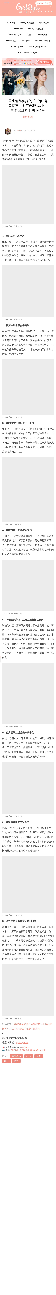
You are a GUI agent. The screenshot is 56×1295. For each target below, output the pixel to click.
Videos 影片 (11, 41)
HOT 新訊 (11, 23)
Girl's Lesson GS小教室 (28, 52)
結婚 (28, 1056)
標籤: (5, 1056)
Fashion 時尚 (18, 29)
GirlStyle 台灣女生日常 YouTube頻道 (28, 1050)
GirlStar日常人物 (16, 46)
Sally (19, 130)
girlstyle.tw (22, 1042)
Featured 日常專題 (42, 41)
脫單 (16, 1061)
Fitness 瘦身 (42, 35)
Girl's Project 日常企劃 (37, 46)
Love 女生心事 (15, 35)
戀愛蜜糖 (28, 116)
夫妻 (38, 1056)
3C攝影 (29, 35)
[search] (51, 6)
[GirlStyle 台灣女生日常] (28, 8)
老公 (6, 1061)
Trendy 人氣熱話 (27, 23)
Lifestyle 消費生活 (35, 29)
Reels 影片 (25, 41)
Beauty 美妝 (44, 23)
